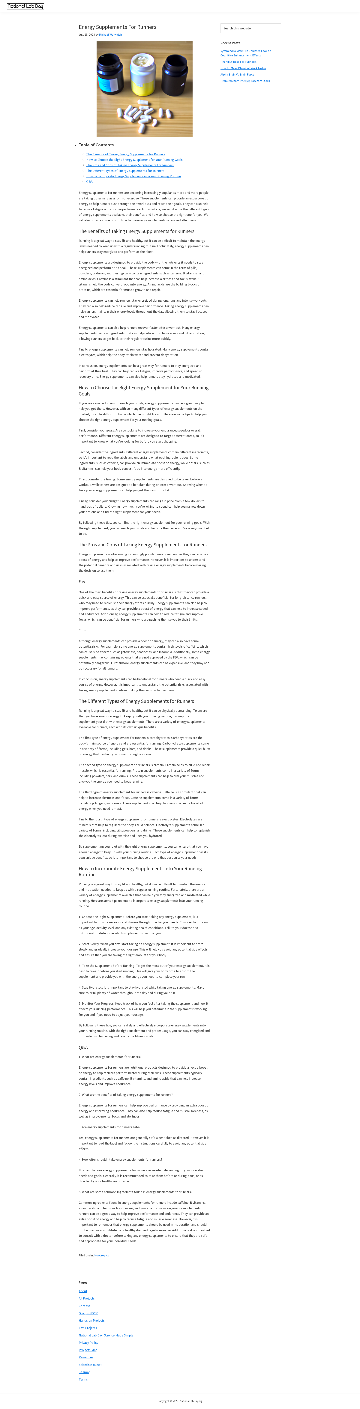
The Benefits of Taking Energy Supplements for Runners (125, 154)
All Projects (87, 1298)
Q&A (89, 181)
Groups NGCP (88, 1313)
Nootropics (101, 1255)
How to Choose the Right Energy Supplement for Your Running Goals (134, 159)
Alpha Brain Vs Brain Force (237, 74)
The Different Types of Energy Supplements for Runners (125, 171)
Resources (86, 1357)
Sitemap (84, 1372)
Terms (83, 1379)
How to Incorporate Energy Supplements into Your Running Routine (133, 176)
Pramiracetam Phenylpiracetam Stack (245, 81)
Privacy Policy (88, 1342)
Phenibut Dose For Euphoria (238, 62)
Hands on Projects (92, 1320)
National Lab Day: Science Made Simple (106, 1335)
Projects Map (88, 1350)
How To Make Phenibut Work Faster (243, 68)
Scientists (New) (90, 1365)
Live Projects (88, 1328)
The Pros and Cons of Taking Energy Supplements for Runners (130, 165)
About (83, 1291)
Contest (84, 1306)
